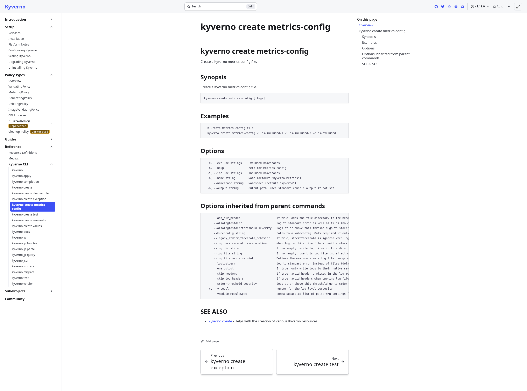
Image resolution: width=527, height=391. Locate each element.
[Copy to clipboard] (343, 98)
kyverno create (220, 321)
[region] (275, 256)
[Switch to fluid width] (518, 7)
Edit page (212, 341)
